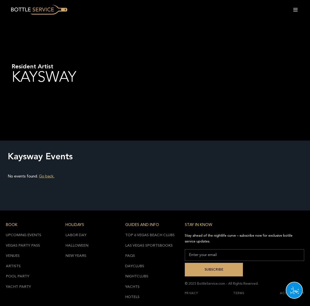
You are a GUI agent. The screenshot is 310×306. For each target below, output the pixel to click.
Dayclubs (134, 266)
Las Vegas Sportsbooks (149, 246)
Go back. (46, 176)
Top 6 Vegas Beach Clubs (150, 235)
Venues (13, 256)
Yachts (132, 287)
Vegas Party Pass (23, 246)
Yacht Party (18, 287)
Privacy (191, 293)
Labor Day (75, 235)
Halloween (76, 246)
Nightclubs (136, 276)
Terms (239, 293)
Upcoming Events (23, 235)
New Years (75, 256)
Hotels (132, 297)
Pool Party (17, 276)
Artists (13, 266)
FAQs (130, 256)
